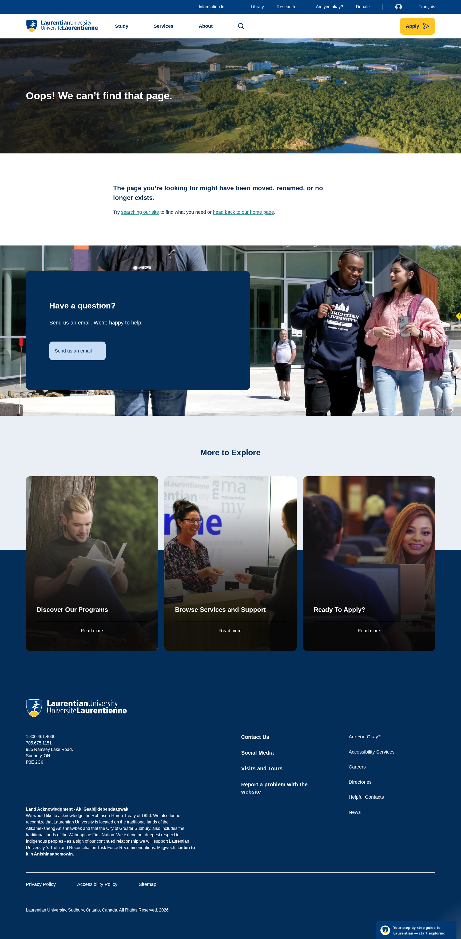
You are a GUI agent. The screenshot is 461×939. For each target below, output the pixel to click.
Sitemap (147, 884)
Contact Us (255, 737)
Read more (92, 630)
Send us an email (73, 351)
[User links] (402, 7)
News (355, 812)
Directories (360, 782)
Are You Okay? (365, 736)
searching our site (140, 212)
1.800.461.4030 (40, 736)
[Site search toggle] (241, 26)
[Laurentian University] (62, 26)
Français (427, 7)
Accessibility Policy (97, 884)
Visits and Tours (262, 768)
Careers (357, 767)
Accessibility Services (372, 752)
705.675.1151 (39, 743)
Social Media (257, 753)
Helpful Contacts (366, 797)
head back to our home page (243, 212)
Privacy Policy (41, 884)
